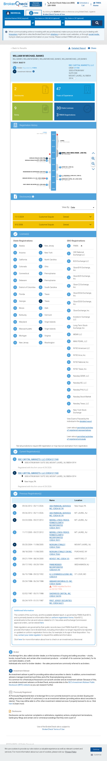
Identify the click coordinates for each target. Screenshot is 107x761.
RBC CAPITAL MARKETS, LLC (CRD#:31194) (38, 459)
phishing (54, 34)
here (42, 623)
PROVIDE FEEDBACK (36, 4)
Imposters (13, 34)
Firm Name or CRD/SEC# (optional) (47, 18)
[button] (96, 755)
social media (94, 34)
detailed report (86, 421)
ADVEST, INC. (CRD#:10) (59, 559)
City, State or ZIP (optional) (74, 18)
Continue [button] (96, 749)
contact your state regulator (29, 635)
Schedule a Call (84, 4)
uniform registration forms (63, 618)
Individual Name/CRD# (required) (16, 18)
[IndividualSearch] (97, 23)
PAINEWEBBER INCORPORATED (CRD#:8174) (56, 567)
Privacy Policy (70, 752)
